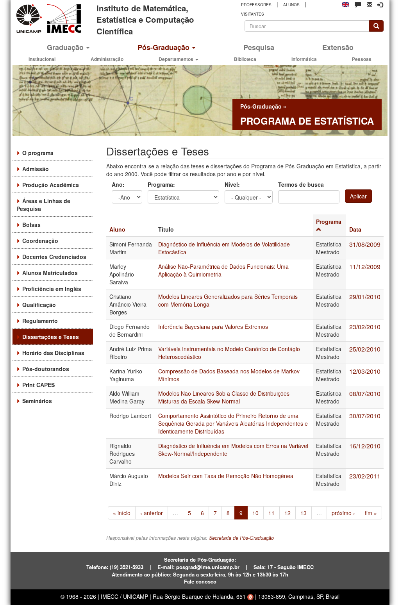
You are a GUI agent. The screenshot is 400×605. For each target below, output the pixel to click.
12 (287, 513)
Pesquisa (258, 47)
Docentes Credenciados (54, 257)
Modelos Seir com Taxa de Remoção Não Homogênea (225, 476)
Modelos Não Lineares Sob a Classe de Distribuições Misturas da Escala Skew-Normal (223, 397)
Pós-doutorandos (45, 369)
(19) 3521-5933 (126, 567)
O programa (38, 153)
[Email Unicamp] (369, 3)
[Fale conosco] (358, 4)
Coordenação (40, 240)
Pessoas (361, 58)
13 (303, 513)
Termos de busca (301, 184)
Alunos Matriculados (50, 273)
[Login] (380, 4)
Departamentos (177, 58)
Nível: (232, 184)
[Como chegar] (250, 596)
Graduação (66, 47)
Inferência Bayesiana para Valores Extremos (213, 326)
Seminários (37, 401)
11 (271, 513)
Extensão (338, 47)
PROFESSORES (256, 4)
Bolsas (31, 224)
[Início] (63, 18)
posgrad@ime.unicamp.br (207, 567)
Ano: (118, 184)
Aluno (117, 229)
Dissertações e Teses (50, 337)
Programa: (161, 184)
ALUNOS (291, 4)
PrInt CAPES (38, 385)
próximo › (343, 513)
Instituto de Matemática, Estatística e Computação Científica (145, 19)
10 (255, 513)
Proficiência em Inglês (51, 289)
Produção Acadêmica (50, 185)
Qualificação (39, 305)
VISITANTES (252, 14)
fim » (371, 513)
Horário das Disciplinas (53, 353)
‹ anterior (151, 513)
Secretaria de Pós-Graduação (241, 537)
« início (121, 513)
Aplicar (358, 196)
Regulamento (40, 321)
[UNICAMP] (30, 18)
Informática (304, 58)
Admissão (35, 169)
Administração (107, 58)
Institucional (42, 58)
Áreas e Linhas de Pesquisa (43, 204)
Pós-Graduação (164, 47)
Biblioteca (245, 58)
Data (355, 229)
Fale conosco (200, 581)
